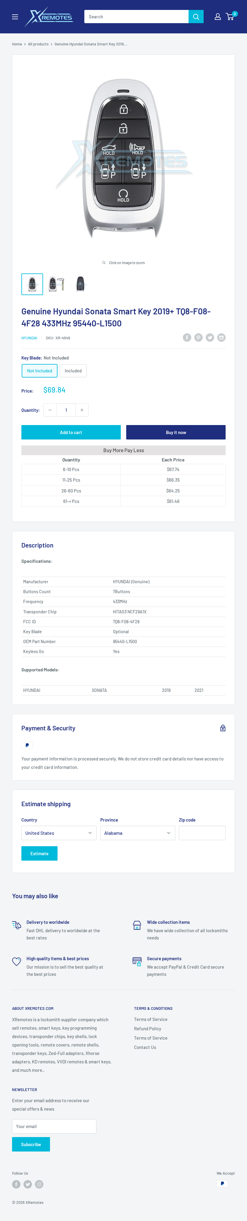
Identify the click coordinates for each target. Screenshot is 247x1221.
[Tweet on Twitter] (210, 336)
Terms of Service (150, 1019)
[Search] (196, 16)
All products (38, 44)
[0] (230, 16)
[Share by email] (221, 336)
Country (29, 819)
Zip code (187, 819)
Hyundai (29, 337)
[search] (136, 16)
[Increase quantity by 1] (82, 410)
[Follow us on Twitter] (27, 1184)
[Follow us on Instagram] (39, 1184)
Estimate (39, 853)
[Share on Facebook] (187, 336)
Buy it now (176, 432)
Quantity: (30, 410)
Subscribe (31, 1144)
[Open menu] (15, 16)
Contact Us (145, 1047)
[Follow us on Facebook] (16, 1184)
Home (17, 44)
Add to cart (71, 432)
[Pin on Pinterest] (198, 336)
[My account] (218, 16)
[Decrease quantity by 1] (50, 410)
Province (109, 819)
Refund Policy (147, 1028)
